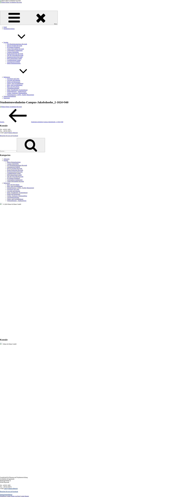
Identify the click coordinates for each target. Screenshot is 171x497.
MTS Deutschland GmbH (14, 58)
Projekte (6, 42)
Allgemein (6, 159)
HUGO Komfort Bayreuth (14, 45)
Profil (5, 27)
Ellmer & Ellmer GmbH (6, 5)
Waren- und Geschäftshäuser (15, 83)
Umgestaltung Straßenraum (14, 50)
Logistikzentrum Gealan (14, 60)
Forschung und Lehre (13, 78)
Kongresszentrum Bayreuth (15, 57)
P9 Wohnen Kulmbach (13, 47)
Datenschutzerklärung (10, 96)
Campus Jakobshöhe (13, 52)
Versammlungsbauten (13, 88)
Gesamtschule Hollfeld (13, 61)
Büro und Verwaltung (13, 86)
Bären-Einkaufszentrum (13, 63)
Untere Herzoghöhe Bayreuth (15, 49)
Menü (55, 24)
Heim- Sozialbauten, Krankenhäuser (17, 90)
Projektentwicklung (9, 28)
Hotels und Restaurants (13, 82)
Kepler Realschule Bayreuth (15, 53)
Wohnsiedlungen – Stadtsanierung (16, 91)
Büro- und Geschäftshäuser (14, 85)
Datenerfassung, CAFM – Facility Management (20, 95)
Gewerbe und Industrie (13, 80)
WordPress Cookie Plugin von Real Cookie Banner (14, 496)
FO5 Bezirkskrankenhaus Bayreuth (17, 44)
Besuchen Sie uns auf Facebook (9, 135)
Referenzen (7, 77)
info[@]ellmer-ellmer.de (11, 132)
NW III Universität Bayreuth (15, 55)
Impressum (7, 98)
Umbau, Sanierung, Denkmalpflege (17, 93)
